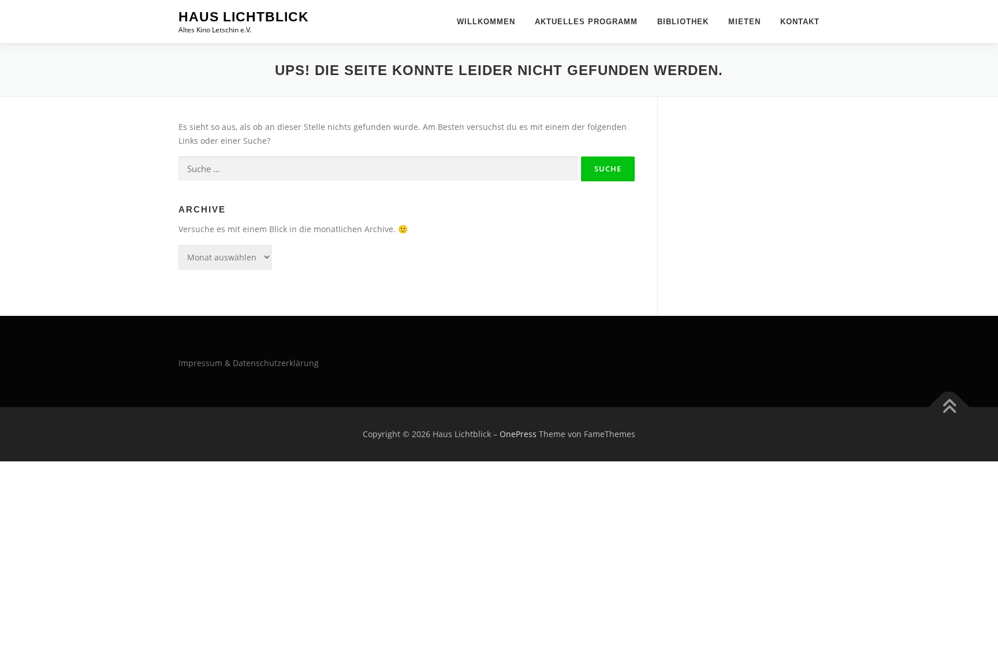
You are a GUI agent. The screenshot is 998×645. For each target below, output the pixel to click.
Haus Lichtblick (243, 16)
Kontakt (800, 21)
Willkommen (486, 21)
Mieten (744, 21)
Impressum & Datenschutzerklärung (248, 362)
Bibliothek (683, 21)
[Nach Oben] (949, 407)
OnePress (518, 433)
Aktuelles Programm (586, 21)
